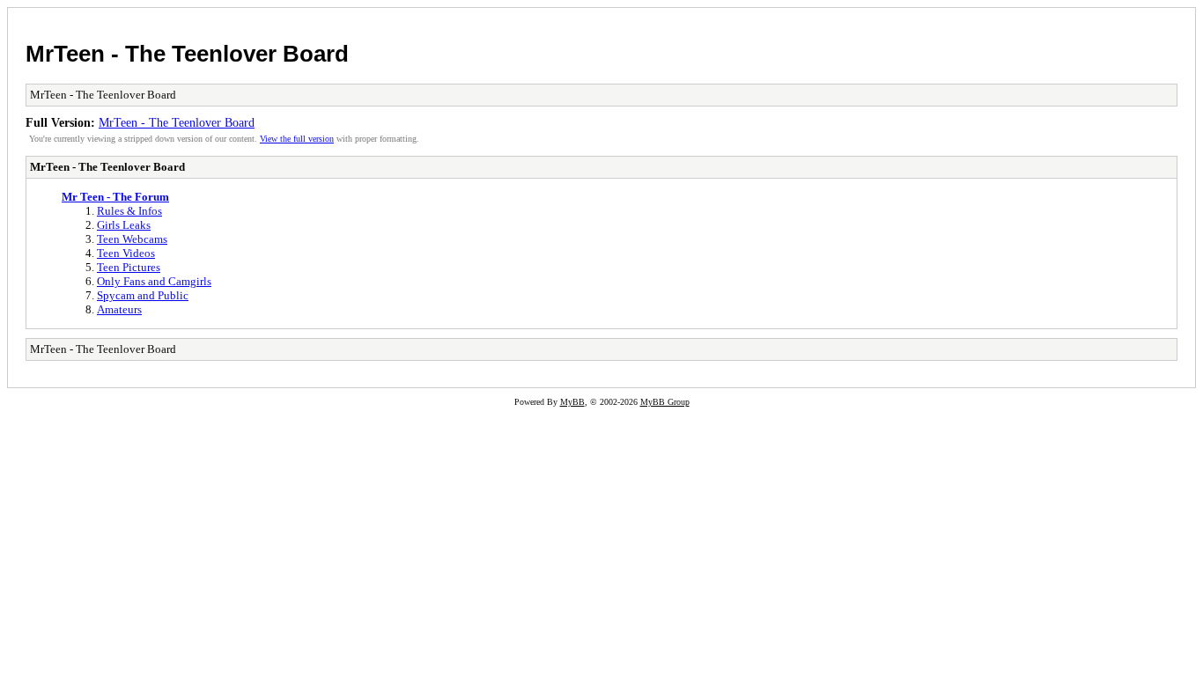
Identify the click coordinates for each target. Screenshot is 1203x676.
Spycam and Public (142, 295)
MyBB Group (665, 402)
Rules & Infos (129, 210)
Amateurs (119, 309)
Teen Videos (126, 253)
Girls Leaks (124, 224)
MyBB (572, 402)
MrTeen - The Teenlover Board (187, 53)
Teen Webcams (132, 239)
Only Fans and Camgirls (154, 281)
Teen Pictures (128, 267)
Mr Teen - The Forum (115, 196)
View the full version (297, 138)
